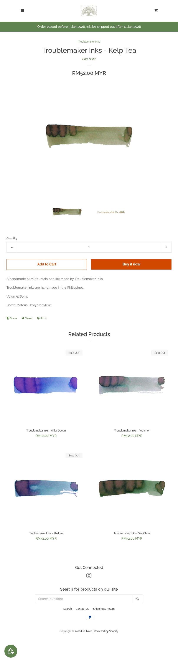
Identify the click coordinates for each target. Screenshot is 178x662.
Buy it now (131, 264)
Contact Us (82, 608)
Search (67, 608)
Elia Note (89, 59)
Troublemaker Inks (89, 41)
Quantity (12, 238)
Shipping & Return (104, 608)
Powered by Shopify (106, 631)
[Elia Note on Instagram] (89, 576)
